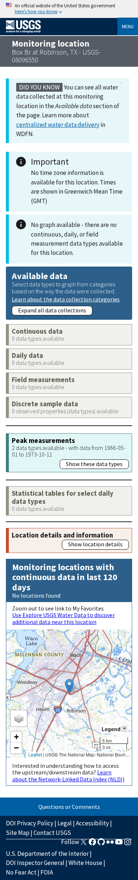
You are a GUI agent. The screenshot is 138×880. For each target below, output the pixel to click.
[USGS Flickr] (110, 844)
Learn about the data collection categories (66, 299)
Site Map (17, 833)
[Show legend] (124, 728)
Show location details (95, 544)
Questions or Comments (69, 806)
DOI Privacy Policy (29, 823)
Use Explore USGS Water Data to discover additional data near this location (63, 618)
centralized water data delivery (57, 125)
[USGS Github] (101, 844)
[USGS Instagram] (127, 844)
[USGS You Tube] (118, 844)
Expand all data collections (52, 310)
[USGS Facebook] (92, 844)
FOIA (46, 872)
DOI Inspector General (35, 863)
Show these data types (94, 463)
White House (85, 863)
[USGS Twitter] (83, 844)
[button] (69, 686)
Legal (64, 823)
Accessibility (92, 823)
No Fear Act (21, 872)
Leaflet (35, 754)
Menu (128, 26)
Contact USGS (52, 833)
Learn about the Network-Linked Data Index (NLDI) (68, 775)
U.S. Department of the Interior (47, 854)
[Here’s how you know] (69, 9)
